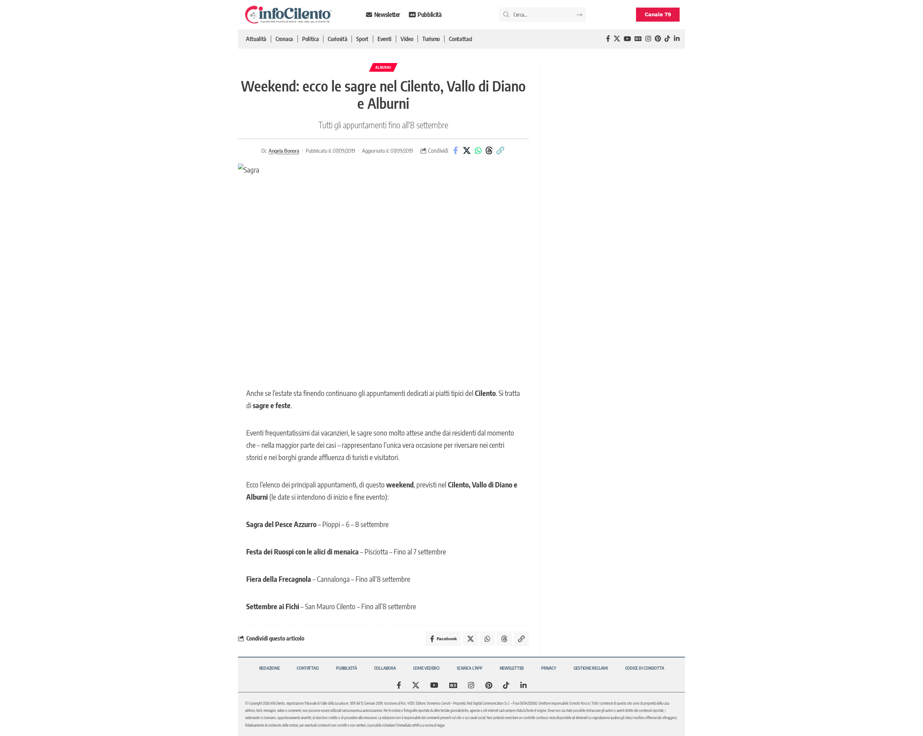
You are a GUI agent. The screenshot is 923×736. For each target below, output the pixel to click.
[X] (617, 38)
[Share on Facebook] (456, 150)
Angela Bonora (284, 150)
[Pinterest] (658, 38)
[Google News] (638, 38)
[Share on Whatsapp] (478, 150)
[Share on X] (467, 150)
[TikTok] (667, 38)
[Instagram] (648, 38)
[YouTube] (627, 38)
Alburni (383, 67)
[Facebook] (608, 38)
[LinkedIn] (676, 38)
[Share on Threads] (489, 150)
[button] (500, 150)
